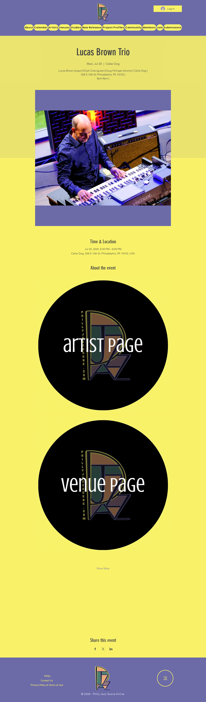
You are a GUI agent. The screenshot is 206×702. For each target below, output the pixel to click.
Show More (103, 296)
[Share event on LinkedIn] (110, 377)
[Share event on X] (103, 377)
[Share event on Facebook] (95, 377)
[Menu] (165, 406)
